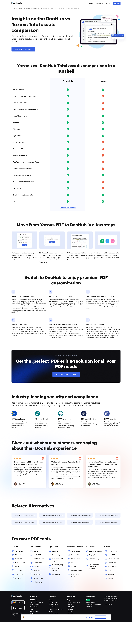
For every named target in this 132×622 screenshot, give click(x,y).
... (88, 617)
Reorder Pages (38, 578)
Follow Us (109, 604)
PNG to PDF (19, 559)
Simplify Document (95, 555)
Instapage (70, 614)
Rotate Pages (37, 574)
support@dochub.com (110, 596)
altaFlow (69, 611)
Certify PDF (111, 555)
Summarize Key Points (94, 560)
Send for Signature (58, 555)
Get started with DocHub (66, 374)
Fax (72, 563)
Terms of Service (54, 602)
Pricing (91, 3)
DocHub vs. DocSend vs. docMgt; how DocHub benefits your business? (82, 522)
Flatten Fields (37, 563)
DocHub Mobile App (73, 602)
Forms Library (34, 611)
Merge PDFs (37, 570)
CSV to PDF (18, 570)
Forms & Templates (36, 602)
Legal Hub (52, 607)
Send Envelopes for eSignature (58, 560)
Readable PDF (112, 563)
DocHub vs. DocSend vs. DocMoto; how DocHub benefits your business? (109, 522)
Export (110, 570)
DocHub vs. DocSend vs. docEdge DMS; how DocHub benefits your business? (26, 522)
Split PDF (36, 566)
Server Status (34, 607)
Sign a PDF (55, 551)
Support (51, 611)
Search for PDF (112, 566)
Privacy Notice (53, 604)
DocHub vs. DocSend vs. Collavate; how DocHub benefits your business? (54, 515)
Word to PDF (19, 551)
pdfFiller (69, 604)
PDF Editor (33, 600)
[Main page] (16, 3)
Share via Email (75, 559)
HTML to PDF (19, 574)
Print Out (110, 578)
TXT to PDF (18, 555)
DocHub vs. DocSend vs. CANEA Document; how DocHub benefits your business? (26, 515)
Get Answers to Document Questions (94, 567)
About (50, 600)
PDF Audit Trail (112, 551)
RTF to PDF (18, 578)
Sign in (108, 3)
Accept (100, 617)
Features (99, 3)
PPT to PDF (18, 566)
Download (111, 574)
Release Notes (53, 614)
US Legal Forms (72, 607)
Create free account (23, 49)
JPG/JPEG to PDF (20, 563)
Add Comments (75, 551)
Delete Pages (37, 582)
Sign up (116, 3)
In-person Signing (57, 565)
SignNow (70, 609)
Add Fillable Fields (38, 559)
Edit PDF (36, 551)
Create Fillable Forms (75, 575)
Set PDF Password (113, 559)
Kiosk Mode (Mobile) (55, 569)
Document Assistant (95, 551)
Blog (68, 600)
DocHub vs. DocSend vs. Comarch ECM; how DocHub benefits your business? (82, 515)
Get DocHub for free (68, 208)
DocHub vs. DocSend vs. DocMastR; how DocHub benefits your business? (54, 522)
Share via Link (75, 555)
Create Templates (76, 570)
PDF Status (74, 566)
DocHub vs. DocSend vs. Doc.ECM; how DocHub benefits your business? (109, 515)
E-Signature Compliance (56, 609)
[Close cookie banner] (109, 616)
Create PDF (37, 555)
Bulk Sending (56, 574)
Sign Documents (35, 604)
